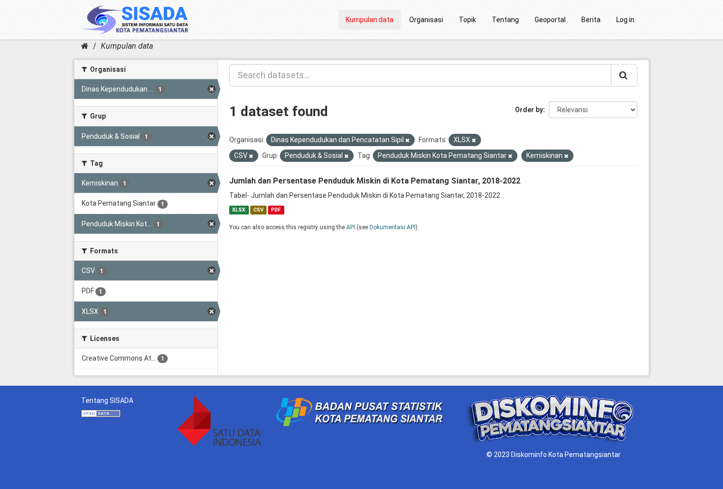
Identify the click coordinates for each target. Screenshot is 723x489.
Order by (529, 110)
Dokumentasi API (392, 227)
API (350, 227)
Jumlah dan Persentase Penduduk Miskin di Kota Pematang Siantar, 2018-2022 (374, 180)
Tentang (505, 20)
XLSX (238, 210)
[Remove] (407, 140)
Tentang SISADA (107, 400)
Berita (591, 20)
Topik (467, 20)
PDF (276, 210)
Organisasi (426, 20)
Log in (625, 20)
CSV (258, 210)
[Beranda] (85, 46)
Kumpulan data (369, 20)
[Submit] (624, 75)
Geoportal (550, 20)
